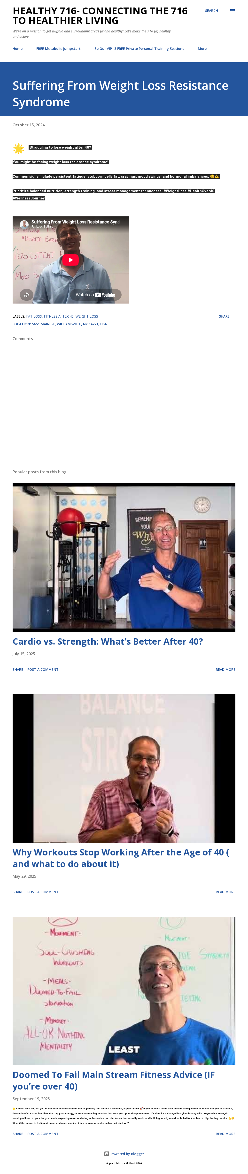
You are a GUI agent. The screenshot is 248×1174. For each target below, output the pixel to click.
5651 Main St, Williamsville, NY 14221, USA (69, 324)
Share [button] (224, 316)
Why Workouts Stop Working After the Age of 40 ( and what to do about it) (121, 858)
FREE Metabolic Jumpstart (58, 48)
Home (18, 48)
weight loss (87, 316)
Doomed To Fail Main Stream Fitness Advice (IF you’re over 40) (114, 1080)
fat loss (34, 316)
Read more (225, 669)
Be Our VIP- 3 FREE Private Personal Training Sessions (139, 48)
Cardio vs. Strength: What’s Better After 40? (108, 641)
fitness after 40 (59, 316)
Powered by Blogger (127, 1153)
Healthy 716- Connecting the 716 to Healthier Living (100, 15)
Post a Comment (43, 669)
